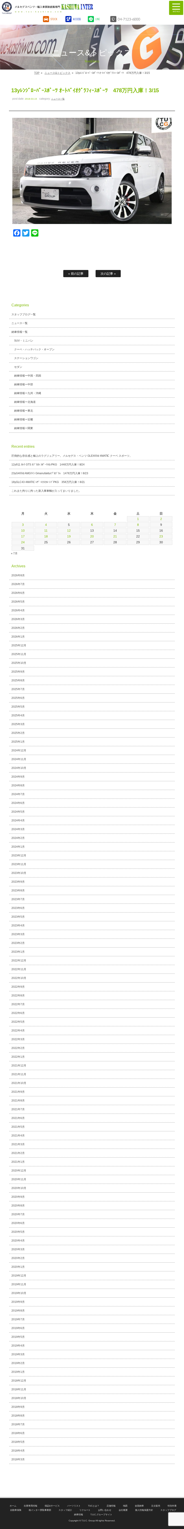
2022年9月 (18, 986)
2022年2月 (18, 1048)
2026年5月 (18, 601)
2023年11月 (18, 864)
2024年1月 (18, 846)
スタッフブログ (168, 1510)
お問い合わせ (105, 1510)
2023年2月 (18, 943)
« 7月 (14, 553)
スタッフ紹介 (65, 1510)
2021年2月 (18, 1153)
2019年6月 (18, 1328)
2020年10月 (18, 1188)
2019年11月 (18, 1284)
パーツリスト (74, 1506)
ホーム (13, 1506)
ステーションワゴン (26, 358)
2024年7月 (18, 794)
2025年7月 (18, 689)
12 (69, 530)
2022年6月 (18, 1013)
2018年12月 (18, 1380)
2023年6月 (18, 908)
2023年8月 (18, 890)
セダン (18, 367)
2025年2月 (18, 733)
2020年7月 (18, 1214)
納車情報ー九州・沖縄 (27, 393)
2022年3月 (18, 1039)
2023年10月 (18, 873)
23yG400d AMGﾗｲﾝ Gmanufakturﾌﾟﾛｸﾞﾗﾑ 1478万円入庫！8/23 (49, 473)
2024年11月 (18, 759)
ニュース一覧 (58, 99)
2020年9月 (18, 1196)
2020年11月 (18, 1179)
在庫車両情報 (30, 1506)
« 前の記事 (75, 273)
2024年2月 (18, 838)
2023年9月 (18, 881)
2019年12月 (18, 1275)
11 (46, 530)
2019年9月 (18, 1301)
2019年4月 (18, 1345)
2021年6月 (18, 1118)
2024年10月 (18, 768)
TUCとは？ (93, 1506)
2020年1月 (18, 1266)
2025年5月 (18, 706)
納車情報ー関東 (23, 428)
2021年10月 (18, 1083)
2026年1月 (18, 636)
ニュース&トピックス (57, 73)
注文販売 (155, 1506)
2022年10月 (18, 978)
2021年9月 (18, 1091)
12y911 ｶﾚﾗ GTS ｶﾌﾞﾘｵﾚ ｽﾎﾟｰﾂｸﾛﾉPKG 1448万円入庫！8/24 (48, 464)
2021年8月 (18, 1100)
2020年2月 (18, 1258)
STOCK (53, 19)
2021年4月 (18, 1135)
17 (23, 536)
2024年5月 (18, 811)
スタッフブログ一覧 (23, 314)
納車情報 (78, 1514)
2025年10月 (18, 663)
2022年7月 (18, 1004)
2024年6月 (18, 803)
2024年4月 (18, 820)
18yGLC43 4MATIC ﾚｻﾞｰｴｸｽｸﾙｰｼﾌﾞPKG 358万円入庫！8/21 (48, 482)
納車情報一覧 (19, 331)
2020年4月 (18, 1240)
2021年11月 (18, 1074)
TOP (36, 73)
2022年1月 (18, 1056)
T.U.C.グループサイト (101, 1514)
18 (46, 536)
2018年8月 (18, 1415)
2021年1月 (18, 1161)
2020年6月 (18, 1223)
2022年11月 (18, 969)
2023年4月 (18, 925)
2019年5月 (18, 1336)
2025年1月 (18, 741)
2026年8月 (18, 575)
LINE (97, 19)
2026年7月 (18, 584)
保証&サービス (52, 1506)
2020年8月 (18, 1205)
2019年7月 (18, 1319)
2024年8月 (18, 785)
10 (23, 530)
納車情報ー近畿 (23, 419)
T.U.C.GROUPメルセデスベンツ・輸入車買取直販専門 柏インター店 (71, 8)
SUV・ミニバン (23, 340)
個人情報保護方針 (144, 1510)
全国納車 (139, 1506)
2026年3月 (18, 619)
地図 (125, 1506)
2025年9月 (18, 671)
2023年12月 (18, 855)
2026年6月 (18, 592)
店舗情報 (111, 1506)
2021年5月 (18, 1126)
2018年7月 (18, 1424)
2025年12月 (18, 645)
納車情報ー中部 (23, 384)
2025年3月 (18, 724)
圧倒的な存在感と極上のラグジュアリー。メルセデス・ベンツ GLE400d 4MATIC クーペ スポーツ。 (71, 455)
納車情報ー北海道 (25, 402)
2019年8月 (18, 1310)
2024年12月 (18, 750)
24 (23, 542)
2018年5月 (18, 1441)
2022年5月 (18, 1021)
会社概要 (123, 1510)
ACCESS (77, 19)
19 (69, 536)
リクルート (85, 1510)
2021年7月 (18, 1109)
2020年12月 (18, 1170)
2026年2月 (18, 628)
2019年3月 (18, 1354)
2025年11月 (18, 654)
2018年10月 (18, 1398)
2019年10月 (18, 1293)
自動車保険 (15, 1510)
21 (115, 536)
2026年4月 (18, 610)
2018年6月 (18, 1433)
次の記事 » (108, 273)
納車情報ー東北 (23, 410)
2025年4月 (18, 715)
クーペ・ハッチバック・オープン (34, 349)
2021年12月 (18, 1065)
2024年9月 (18, 776)
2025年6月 (18, 698)
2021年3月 (18, 1144)
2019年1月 (18, 1371)
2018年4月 (18, 1450)
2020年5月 (18, 1231)
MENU (176, 8)
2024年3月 (18, 829)
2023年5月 (18, 916)
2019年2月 (18, 1363)
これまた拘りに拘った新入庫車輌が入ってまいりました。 (46, 490)
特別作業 (172, 1506)
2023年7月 (18, 899)
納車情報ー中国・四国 (27, 375)
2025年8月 (18, 680)
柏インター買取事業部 (40, 1510)
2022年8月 (18, 995)
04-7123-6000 (129, 19)
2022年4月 (18, 1030)
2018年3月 (18, 1459)
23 (161, 536)
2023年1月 (18, 951)
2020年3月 (18, 1249)
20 (92, 536)
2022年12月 (18, 960)
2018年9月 (18, 1406)
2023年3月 (18, 934)
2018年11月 (18, 1389)
